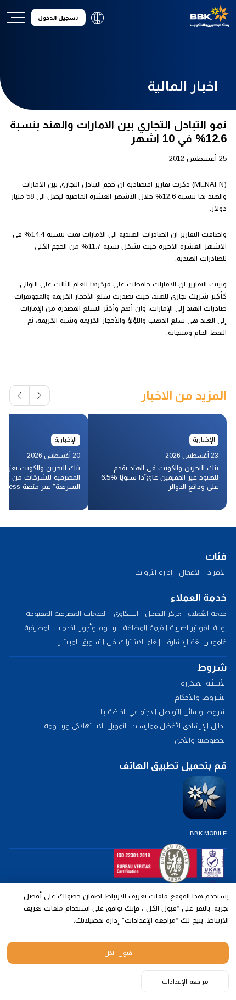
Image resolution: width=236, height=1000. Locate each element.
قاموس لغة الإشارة (197, 642)
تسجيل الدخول (58, 18)
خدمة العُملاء (207, 613)
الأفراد (217, 572)
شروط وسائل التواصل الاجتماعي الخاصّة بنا (163, 711)
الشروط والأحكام (201, 697)
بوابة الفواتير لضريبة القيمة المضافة (175, 627)
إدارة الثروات (153, 572)
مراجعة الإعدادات (185, 981)
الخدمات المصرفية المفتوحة (66, 613)
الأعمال (190, 572)
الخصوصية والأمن (201, 740)
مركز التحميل (163, 613)
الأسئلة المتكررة (204, 683)
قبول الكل (118, 953)
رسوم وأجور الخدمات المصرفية (70, 627)
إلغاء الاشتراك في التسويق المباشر (109, 642)
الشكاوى (126, 613)
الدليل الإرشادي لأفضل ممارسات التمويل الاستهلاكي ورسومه (135, 726)
